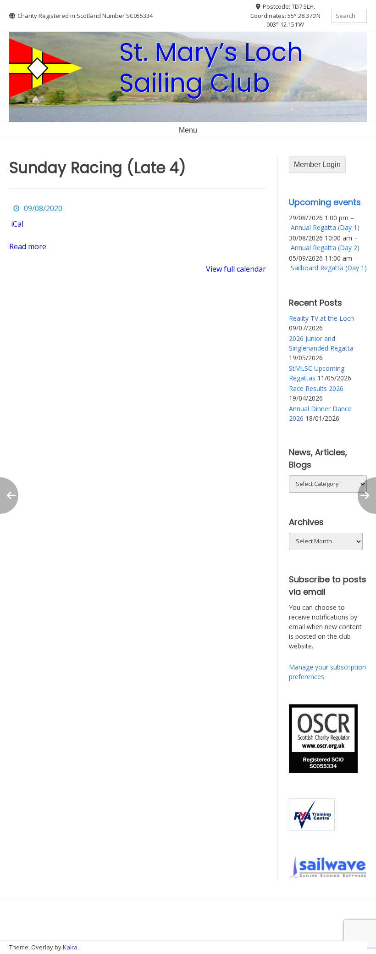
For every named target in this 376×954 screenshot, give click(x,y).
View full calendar (236, 269)
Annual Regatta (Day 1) (325, 227)
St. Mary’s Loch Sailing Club (211, 67)
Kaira (70, 947)
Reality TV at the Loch (321, 318)
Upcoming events (325, 202)
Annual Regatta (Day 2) (325, 247)
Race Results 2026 (316, 388)
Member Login (317, 164)
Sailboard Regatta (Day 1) (329, 267)
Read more (27, 246)
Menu (188, 130)
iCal (17, 224)
